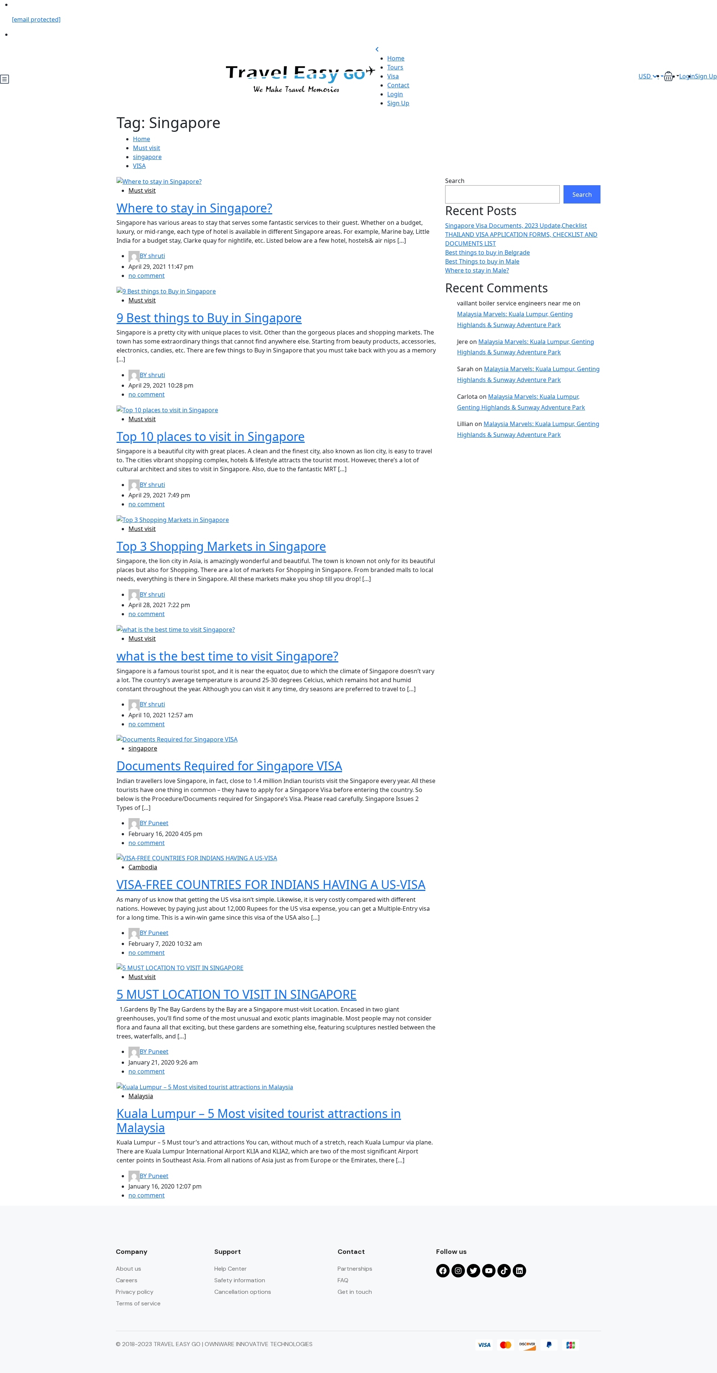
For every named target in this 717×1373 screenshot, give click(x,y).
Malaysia (140, 1096)
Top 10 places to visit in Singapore (211, 436)
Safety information (239, 1280)
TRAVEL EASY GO (177, 1344)
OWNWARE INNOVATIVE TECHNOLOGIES (259, 1344)
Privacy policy (134, 1292)
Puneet (154, 823)
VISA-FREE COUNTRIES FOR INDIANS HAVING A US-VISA (271, 884)
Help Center (230, 1269)
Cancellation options (242, 1292)
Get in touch (355, 1292)
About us (128, 1269)
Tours (395, 67)
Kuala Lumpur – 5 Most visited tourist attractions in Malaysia (259, 1120)
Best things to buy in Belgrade (487, 252)
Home (395, 58)
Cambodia (142, 867)
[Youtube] (489, 1270)
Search (455, 181)
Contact (398, 85)
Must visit (146, 148)
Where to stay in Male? (477, 270)
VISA (139, 166)
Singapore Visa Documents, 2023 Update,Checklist (516, 225)
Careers (126, 1280)
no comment (146, 275)
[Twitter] (473, 1270)
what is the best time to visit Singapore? (227, 656)
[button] (671, 76)
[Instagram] (458, 1270)
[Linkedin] (519, 1270)
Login (395, 94)
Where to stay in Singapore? (194, 208)
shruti (152, 256)
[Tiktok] (504, 1270)
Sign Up (398, 103)
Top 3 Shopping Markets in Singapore (221, 546)
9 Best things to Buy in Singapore (209, 318)
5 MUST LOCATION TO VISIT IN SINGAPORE (237, 994)
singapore (147, 157)
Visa (393, 76)
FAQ (343, 1280)
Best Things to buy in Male (482, 261)
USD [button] (645, 76)
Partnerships (355, 1269)
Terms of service (138, 1303)
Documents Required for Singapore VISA (229, 766)
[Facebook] (443, 1270)
